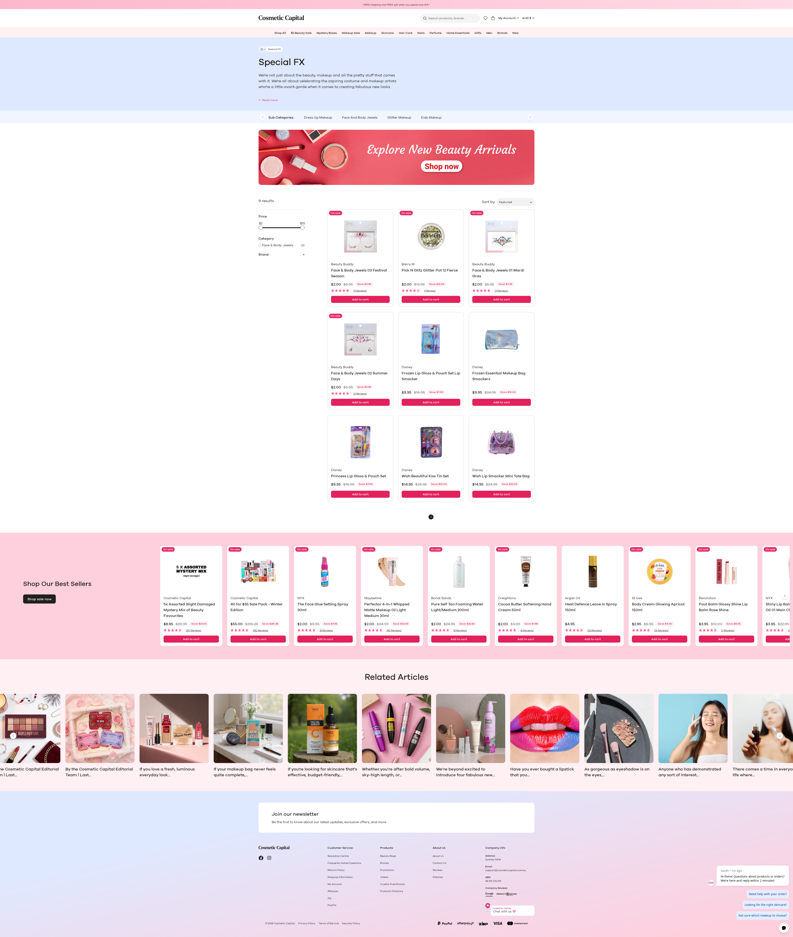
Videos (384, 877)
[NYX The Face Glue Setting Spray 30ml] (325, 571)
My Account (507, 18)
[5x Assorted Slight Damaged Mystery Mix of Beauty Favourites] (191, 571)
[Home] (261, 49)
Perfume (436, 33)
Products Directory (391, 891)
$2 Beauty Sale (301, 33)
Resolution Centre (338, 856)
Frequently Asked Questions (344, 863)
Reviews (437, 870)
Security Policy (351, 923)
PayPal (332, 905)
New (515, 33)
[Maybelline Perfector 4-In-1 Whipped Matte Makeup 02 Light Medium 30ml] (392, 571)
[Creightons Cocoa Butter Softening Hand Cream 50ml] (525, 571)
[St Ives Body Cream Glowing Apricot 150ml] (659, 571)
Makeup (370, 33)
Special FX (274, 49)
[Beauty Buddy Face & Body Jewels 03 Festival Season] (360, 236)
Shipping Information (340, 877)
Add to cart (360, 299)
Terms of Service (329, 923)
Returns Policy (336, 870)
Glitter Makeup (399, 117)
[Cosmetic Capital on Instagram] (269, 858)
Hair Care (405, 33)
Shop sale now (39, 599)
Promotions (387, 870)
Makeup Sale (351, 33)
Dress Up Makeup (318, 117)
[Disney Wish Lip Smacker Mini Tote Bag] (501, 442)
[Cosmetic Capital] (281, 18)
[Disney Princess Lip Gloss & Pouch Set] (360, 442)
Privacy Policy (306, 923)
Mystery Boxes (327, 33)
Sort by (488, 202)
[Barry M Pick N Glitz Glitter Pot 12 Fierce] (431, 236)
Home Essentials (458, 33)
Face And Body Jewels (360, 117)
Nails (421, 33)
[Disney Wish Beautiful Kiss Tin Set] (431, 442)
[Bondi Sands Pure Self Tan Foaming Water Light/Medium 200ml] (459, 571)
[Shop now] (396, 157)
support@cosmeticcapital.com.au (505, 870)
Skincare (387, 33)
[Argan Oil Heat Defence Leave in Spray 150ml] (592, 571)
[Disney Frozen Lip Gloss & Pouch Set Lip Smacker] (431, 339)
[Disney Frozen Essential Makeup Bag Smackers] (501, 339)
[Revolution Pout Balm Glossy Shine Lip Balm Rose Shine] (726, 571)
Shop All (280, 33)
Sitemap (438, 877)
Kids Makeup (431, 117)
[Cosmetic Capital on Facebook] (261, 858)
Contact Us (439, 863)
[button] (360, 290)
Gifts (478, 33)
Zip (329, 898)
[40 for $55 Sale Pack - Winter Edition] (258, 571)
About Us (438, 856)
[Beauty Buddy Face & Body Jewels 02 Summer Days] (360, 339)
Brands (502, 33)
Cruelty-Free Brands (392, 884)
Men (489, 33)
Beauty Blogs (388, 856)
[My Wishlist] (485, 18)
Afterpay (333, 891)
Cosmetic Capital (284, 923)
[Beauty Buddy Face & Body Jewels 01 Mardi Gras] (501, 236)
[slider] (261, 228)
